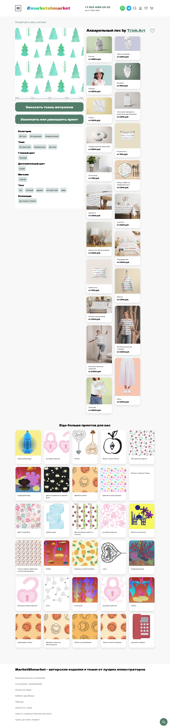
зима (63, 190)
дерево (40, 190)
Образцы (19, 702)
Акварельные (39, 147)
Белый (22, 168)
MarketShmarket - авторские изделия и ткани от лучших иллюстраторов (80, 669)
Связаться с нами (23, 708)
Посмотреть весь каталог (30, 22)
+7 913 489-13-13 (97, 7)
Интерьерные (36, 136)
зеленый (29, 190)
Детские (22, 136)
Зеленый (23, 158)
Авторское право (23, 690)
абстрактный (52, 190)
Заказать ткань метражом (49, 107)
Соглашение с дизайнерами (28, 684)
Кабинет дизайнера (24, 696)
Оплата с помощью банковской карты (33, 713)
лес (20, 190)
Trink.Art (136, 30)
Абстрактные (24, 147)
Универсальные (51, 136)
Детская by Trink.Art (27, 201)
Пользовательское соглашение (30, 678)
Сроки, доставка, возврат (27, 719)
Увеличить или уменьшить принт (49, 119)
